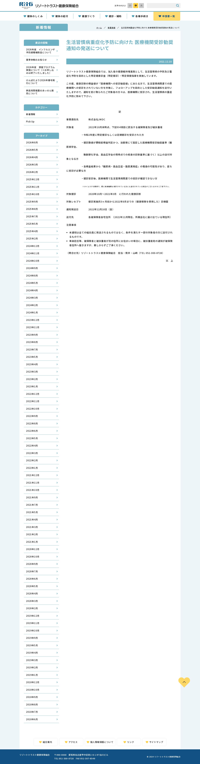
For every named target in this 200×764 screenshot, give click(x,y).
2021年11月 (32, 482)
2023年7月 (32, 349)
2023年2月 (32, 379)
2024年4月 (32, 290)
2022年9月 (32, 416)
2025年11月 (32, 186)
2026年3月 (32, 164)
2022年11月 (32, 401)
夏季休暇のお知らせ (36, 59)
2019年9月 (32, 637)
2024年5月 (32, 282)
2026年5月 (32, 149)
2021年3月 (32, 527)
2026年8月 (32, 142)
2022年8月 (32, 423)
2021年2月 (32, 534)
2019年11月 (32, 623)
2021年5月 (32, 512)
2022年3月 (32, 453)
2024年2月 (32, 305)
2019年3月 (32, 660)
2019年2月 (32, 667)
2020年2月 (32, 608)
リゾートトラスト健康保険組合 (49, 5)
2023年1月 (32, 386)
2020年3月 (32, 600)
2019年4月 (32, 652)
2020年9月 (32, 563)
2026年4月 (32, 157)
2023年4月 (32, 364)
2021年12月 (32, 475)
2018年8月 (32, 704)
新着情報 (111, 27)
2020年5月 (32, 586)
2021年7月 (32, 504)
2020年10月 (32, 556)
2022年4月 (32, 445)
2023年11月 (32, 327)
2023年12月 (32, 319)
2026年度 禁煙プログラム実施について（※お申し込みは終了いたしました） (40, 70)
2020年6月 (32, 578)
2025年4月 (32, 231)
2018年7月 (32, 711)
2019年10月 (32, 630)
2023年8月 (32, 342)
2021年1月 (32, 541)
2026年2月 (32, 172)
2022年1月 (32, 467)
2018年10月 (32, 689)
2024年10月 (32, 260)
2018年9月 (32, 697)
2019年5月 (32, 645)
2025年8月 (32, 208)
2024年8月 (32, 275)
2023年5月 (32, 356)
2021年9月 (32, 497)
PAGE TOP (184, 682)
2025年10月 (32, 194)
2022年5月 (32, 438)
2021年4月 (32, 519)
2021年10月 (32, 489)
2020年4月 (32, 593)
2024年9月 (32, 268)
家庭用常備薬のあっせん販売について (40, 92)
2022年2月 (32, 460)
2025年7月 (32, 216)
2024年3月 (32, 297)
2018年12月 (32, 682)
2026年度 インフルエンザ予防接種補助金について (40, 51)
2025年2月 (32, 238)
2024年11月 (32, 253)
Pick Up (30, 121)
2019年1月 (32, 674)
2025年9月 (32, 201)
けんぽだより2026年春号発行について (40, 82)
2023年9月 (32, 334)
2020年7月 (32, 571)
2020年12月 (32, 549)
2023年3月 (32, 371)
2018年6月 (32, 719)
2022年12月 (32, 393)
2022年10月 (32, 408)
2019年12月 (32, 615)
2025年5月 (32, 223)
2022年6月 (32, 430)
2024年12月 (32, 245)
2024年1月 (32, 312)
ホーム (99, 27)
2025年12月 (32, 179)
